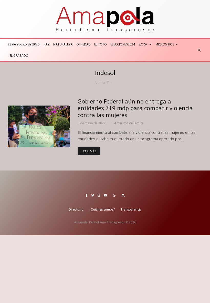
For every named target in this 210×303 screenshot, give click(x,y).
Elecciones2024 (122, 44)
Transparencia (131, 209)
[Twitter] (92, 195)
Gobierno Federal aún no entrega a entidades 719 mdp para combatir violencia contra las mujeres (135, 108)
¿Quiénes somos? (102, 209)
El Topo (100, 44)
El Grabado (18, 55)
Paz (47, 44)
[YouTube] (105, 195)
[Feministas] (39, 126)
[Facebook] (86, 195)
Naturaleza (63, 44)
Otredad (83, 44)
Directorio (76, 209)
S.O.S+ (143, 44)
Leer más (89, 151)
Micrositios (164, 44)
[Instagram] (99, 195)
